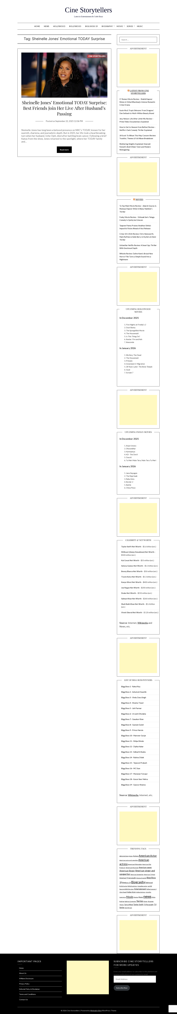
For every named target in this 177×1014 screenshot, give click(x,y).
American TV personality (127, 878)
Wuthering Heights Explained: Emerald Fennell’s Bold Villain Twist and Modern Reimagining (135, 147)
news (147, 896)
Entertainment (140, 889)
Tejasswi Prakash (140, 763)
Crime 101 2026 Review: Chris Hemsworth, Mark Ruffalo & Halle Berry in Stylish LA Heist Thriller (137, 237)
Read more (64, 150)
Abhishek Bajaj (124, 856)
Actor (131, 856)
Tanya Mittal (128, 905)
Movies (139, 199)
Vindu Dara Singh (139, 697)
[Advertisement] (138, 69)
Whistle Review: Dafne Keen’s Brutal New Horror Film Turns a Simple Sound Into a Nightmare (136, 256)
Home (37, 26)
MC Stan (136, 768)
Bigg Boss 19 (91, 26)
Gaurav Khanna (139, 785)
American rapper (145, 867)
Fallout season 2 (151, 889)
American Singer (127, 870)
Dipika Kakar (138, 746)
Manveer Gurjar (139, 735)
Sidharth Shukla (139, 752)
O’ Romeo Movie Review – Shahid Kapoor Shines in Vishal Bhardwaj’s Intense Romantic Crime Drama (137, 102)
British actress (132, 886)
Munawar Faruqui (140, 774)
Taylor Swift (138, 904)
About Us (22, 973)
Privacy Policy (24, 984)
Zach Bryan (128, 907)
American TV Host (149, 874)
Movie (120, 26)
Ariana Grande (141, 878)
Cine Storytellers (88, 10)
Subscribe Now (121, 988)
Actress (135, 856)
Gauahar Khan (138, 719)
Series (130, 26)
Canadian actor (142, 886)
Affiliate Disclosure (26, 978)
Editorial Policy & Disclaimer (29, 989)
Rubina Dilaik (138, 757)
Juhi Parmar (137, 708)
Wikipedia (143, 622)
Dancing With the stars (126, 889)
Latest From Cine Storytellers (139, 91)
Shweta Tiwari (138, 703)
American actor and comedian (128, 860)
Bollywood (75, 26)
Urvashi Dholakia (139, 714)
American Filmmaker (135, 864)
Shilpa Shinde (138, 741)
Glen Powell (123, 892)
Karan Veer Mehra (140, 779)
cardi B (150, 886)
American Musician (132, 868)
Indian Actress (140, 892)
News (46, 26)
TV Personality (149, 905)
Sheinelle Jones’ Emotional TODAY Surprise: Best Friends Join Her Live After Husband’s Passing (64, 108)
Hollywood (59, 26)
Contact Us (23, 999)
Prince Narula (137, 730)
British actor (123, 886)
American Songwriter (137, 874)
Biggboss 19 (126, 883)
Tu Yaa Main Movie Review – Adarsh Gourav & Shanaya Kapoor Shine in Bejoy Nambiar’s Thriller (137, 209)
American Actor (148, 855)
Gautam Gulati (138, 725)
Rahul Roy (136, 686)
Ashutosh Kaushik (139, 692)
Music (140, 26)
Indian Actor (131, 892)
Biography (107, 26)
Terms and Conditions (27, 994)
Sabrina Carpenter (130, 901)
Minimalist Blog (96, 1011)
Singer (146, 901)
